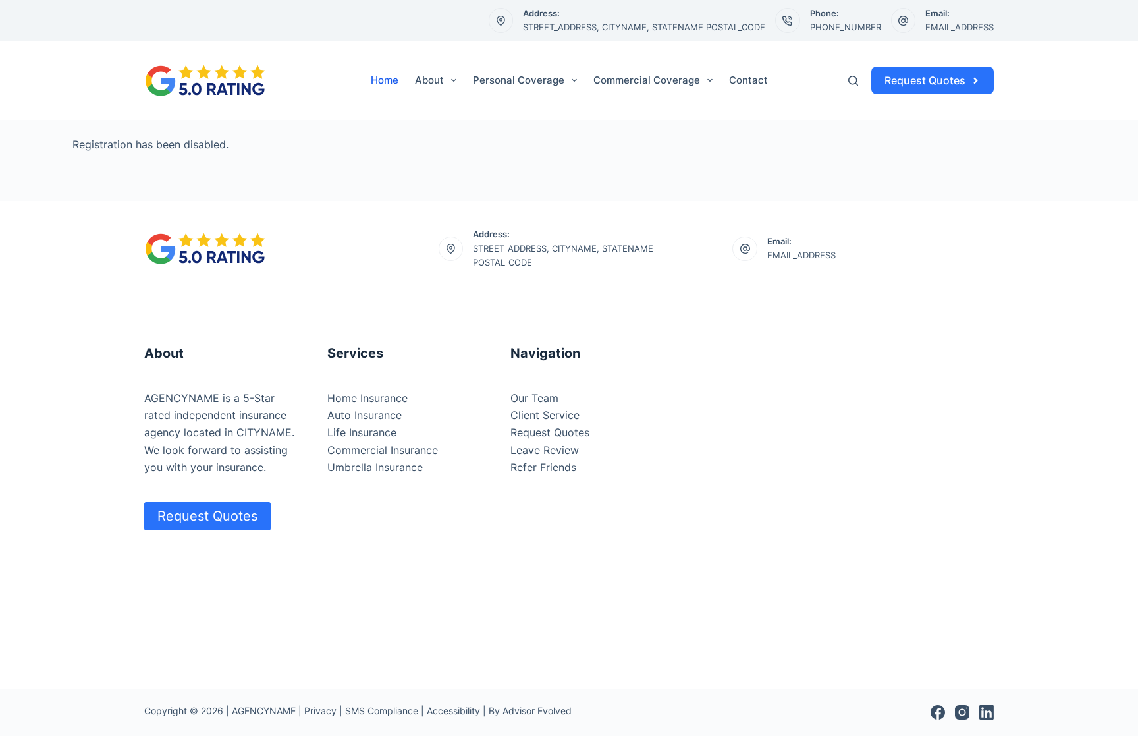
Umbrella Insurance (375, 467)
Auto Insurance (364, 415)
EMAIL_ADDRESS (959, 27)
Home (384, 80)
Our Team (534, 398)
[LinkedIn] (986, 712)
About (429, 80)
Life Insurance (361, 432)
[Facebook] (938, 712)
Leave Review (544, 450)
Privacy (320, 710)
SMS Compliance (381, 710)
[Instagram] (962, 712)
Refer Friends (543, 467)
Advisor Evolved (537, 710)
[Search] (853, 81)
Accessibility (453, 710)
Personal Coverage (518, 80)
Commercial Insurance (382, 450)
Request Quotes (924, 80)
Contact (748, 80)
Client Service (545, 415)
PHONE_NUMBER (845, 27)
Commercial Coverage (646, 80)
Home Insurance (367, 398)
